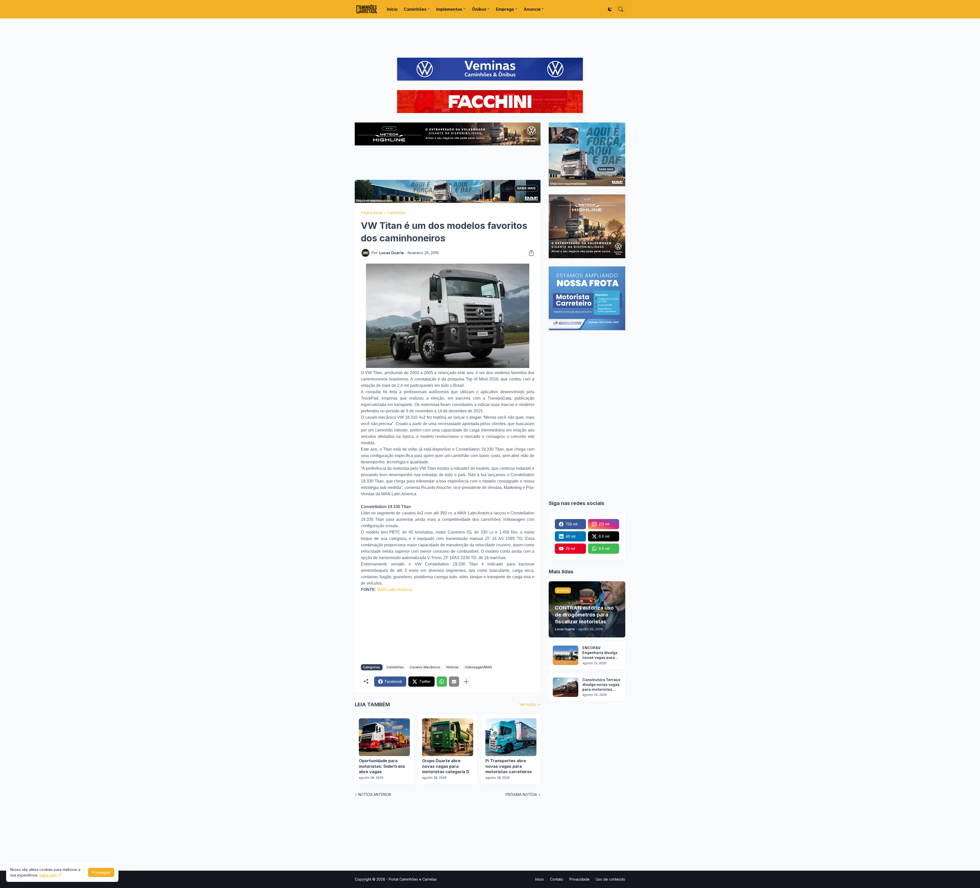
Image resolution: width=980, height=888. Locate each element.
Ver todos (527, 704)
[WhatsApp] (442, 681)
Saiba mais (48, 875)
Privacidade (579, 879)
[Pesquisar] (620, 9)
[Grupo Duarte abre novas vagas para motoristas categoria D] (447, 737)
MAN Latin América (394, 589)
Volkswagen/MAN (478, 667)
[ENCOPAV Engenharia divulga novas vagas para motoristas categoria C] (565, 655)
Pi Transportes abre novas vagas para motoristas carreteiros (508, 766)
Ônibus (479, 9)
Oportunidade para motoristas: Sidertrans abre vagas (382, 766)
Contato (556, 879)
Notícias (452, 667)
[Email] (454, 681)
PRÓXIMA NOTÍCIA (521, 794)
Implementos (449, 9)
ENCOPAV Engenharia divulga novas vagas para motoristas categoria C (599, 653)
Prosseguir (101, 872)
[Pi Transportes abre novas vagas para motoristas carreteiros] (510, 737)
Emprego (505, 9)
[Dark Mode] (610, 9)
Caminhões (415, 9)
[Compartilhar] (529, 252)
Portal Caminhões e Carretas (413, 879)
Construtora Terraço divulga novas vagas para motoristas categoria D (601, 684)
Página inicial (372, 213)
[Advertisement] (490, 38)
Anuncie (532, 9)
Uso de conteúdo (610, 879)
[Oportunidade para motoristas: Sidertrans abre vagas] (384, 737)
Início (392, 9)
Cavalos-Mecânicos (425, 667)
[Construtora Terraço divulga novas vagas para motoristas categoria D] (565, 687)
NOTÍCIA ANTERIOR (374, 794)
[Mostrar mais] (466, 681)
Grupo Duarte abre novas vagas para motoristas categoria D (445, 766)
